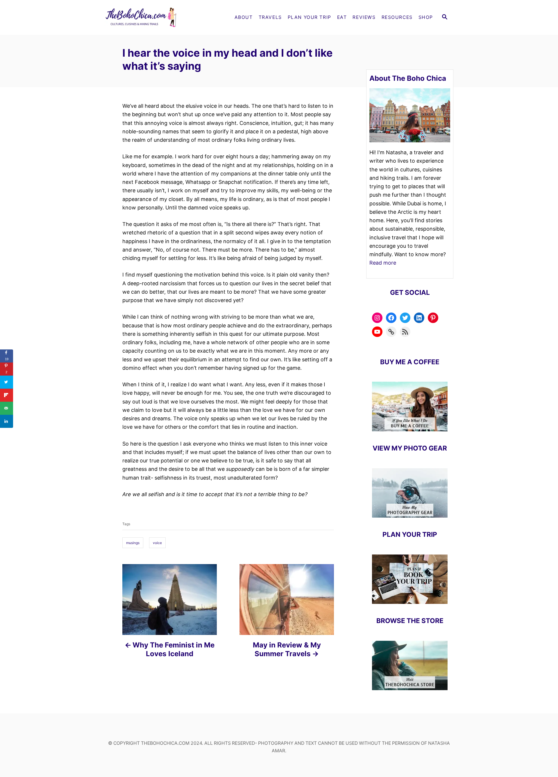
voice (157, 543)
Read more (382, 263)
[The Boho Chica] (157, 17)
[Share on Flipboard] (6, 395)
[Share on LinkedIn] (6, 421)
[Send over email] (6, 408)
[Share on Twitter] (6, 382)
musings (133, 543)
